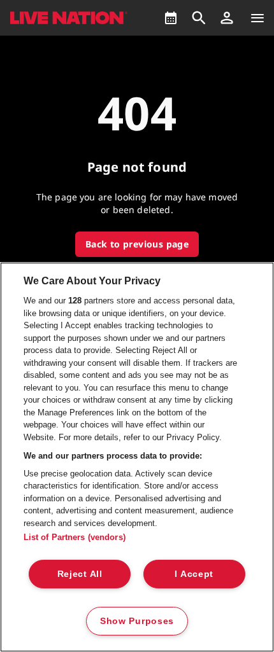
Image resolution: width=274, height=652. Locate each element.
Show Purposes (137, 621)
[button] (227, 18)
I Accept (194, 574)
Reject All (80, 574)
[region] (137, 457)
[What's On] (171, 18)
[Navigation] (257, 18)
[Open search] (199, 18)
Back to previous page (137, 244)
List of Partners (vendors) (75, 537)
